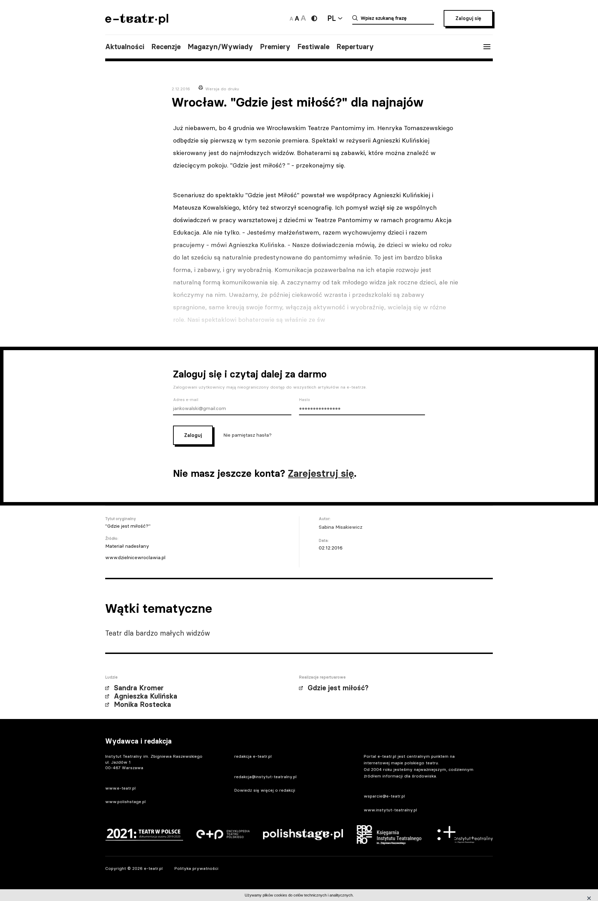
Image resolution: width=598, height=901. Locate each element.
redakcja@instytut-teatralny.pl (265, 776)
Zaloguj (193, 435)
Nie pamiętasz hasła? (247, 435)
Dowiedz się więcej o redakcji (264, 790)
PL (331, 18)
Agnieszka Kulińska (145, 696)
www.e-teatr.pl (120, 788)
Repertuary (355, 47)
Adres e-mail (185, 399)
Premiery (275, 47)
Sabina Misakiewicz (340, 527)
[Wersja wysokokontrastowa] (314, 18)
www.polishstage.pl (125, 801)
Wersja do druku (222, 88)
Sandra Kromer (139, 688)
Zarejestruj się (321, 473)
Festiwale (313, 47)
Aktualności (124, 47)
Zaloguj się (468, 18)
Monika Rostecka (142, 704)
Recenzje (166, 47)
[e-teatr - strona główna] (136, 22)
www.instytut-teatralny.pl (390, 809)
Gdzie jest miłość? (338, 688)
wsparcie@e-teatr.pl (384, 796)
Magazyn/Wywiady (220, 47)
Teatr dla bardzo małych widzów (157, 633)
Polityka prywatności (196, 868)
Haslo (304, 399)
